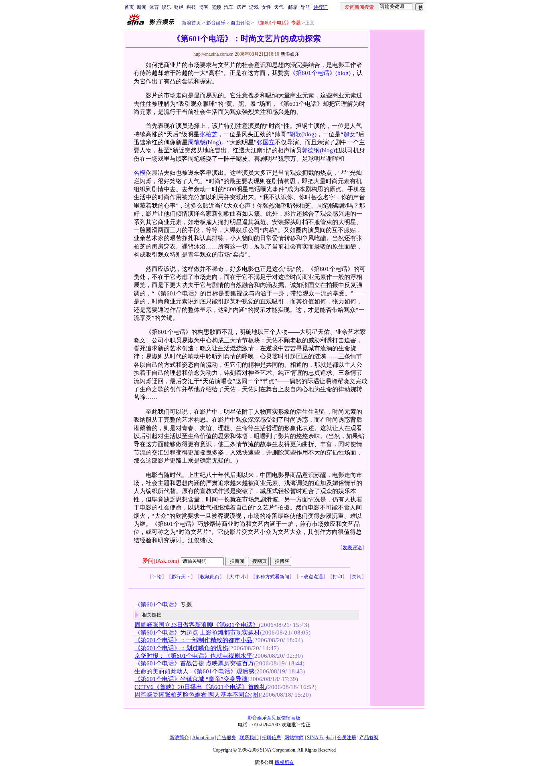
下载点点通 (311, 577)
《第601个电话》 (312, 73)
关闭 (356, 577)
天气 (279, 7)
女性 (266, 7)
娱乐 (166, 7)
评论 (157, 577)
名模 (140, 173)
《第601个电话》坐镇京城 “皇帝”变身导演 (191, 679)
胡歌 (295, 134)
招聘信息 (271, 737)
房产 (241, 7)
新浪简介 (179, 737)
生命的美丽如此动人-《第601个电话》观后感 (194, 671)
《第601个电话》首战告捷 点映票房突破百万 (194, 663)
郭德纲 (311, 150)
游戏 (254, 7)
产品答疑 (369, 737)
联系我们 (249, 737)
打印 (337, 577)
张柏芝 (208, 134)
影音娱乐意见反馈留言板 (274, 718)
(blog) (343, 73)
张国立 (266, 142)
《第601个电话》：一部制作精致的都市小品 (193, 640)
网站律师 (294, 737)
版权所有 (284, 762)
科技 (191, 7)
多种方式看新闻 (272, 577)
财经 (179, 7)
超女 (349, 134)
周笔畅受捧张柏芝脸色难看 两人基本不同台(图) (197, 694)
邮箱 (293, 7)
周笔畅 (197, 142)
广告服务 (226, 737)
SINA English (320, 737)
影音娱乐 (215, 23)
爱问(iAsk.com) (160, 561)
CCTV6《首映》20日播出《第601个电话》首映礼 (200, 687)
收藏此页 (209, 577)
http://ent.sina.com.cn (214, 54)
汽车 (228, 7)
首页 (129, 7)
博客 (204, 7)
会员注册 (346, 737)
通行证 (320, 7)
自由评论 (239, 23)
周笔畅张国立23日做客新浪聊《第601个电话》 (196, 625)
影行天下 (181, 577)
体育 (154, 7)
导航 (305, 7)
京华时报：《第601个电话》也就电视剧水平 (193, 656)
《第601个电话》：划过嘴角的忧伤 (181, 648)
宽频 (216, 7)
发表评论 (352, 547)
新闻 (141, 7)
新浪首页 (191, 23)
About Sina (203, 737)
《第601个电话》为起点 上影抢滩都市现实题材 (197, 632)
